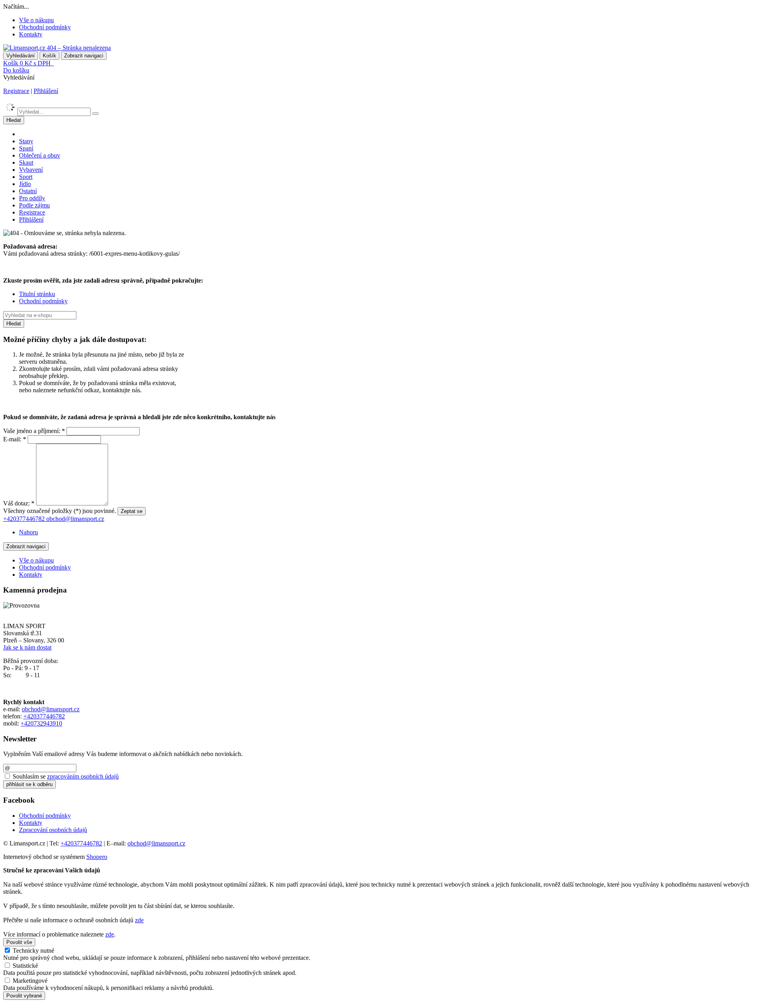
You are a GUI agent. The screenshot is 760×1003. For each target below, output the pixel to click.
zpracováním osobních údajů (83, 776)
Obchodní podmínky (45, 27)
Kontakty (30, 34)
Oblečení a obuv (39, 155)
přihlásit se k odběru (29, 784)
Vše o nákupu (36, 20)
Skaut (26, 162)
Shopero (96, 856)
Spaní (26, 148)
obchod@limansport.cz (51, 709)
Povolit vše (19, 942)
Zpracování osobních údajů (53, 829)
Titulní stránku (37, 294)
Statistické (25, 965)
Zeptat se (131, 511)
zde (139, 920)
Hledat (13, 120)
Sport (25, 176)
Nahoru (28, 532)
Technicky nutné (33, 950)
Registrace (16, 90)
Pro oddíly (32, 198)
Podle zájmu (34, 205)
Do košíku (16, 70)
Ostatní (28, 191)
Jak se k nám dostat (27, 647)
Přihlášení (46, 90)
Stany (26, 141)
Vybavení (31, 169)
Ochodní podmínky (43, 301)
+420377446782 (44, 716)
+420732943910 (41, 723)
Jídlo (25, 183)
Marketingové (30, 980)
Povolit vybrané (24, 996)
